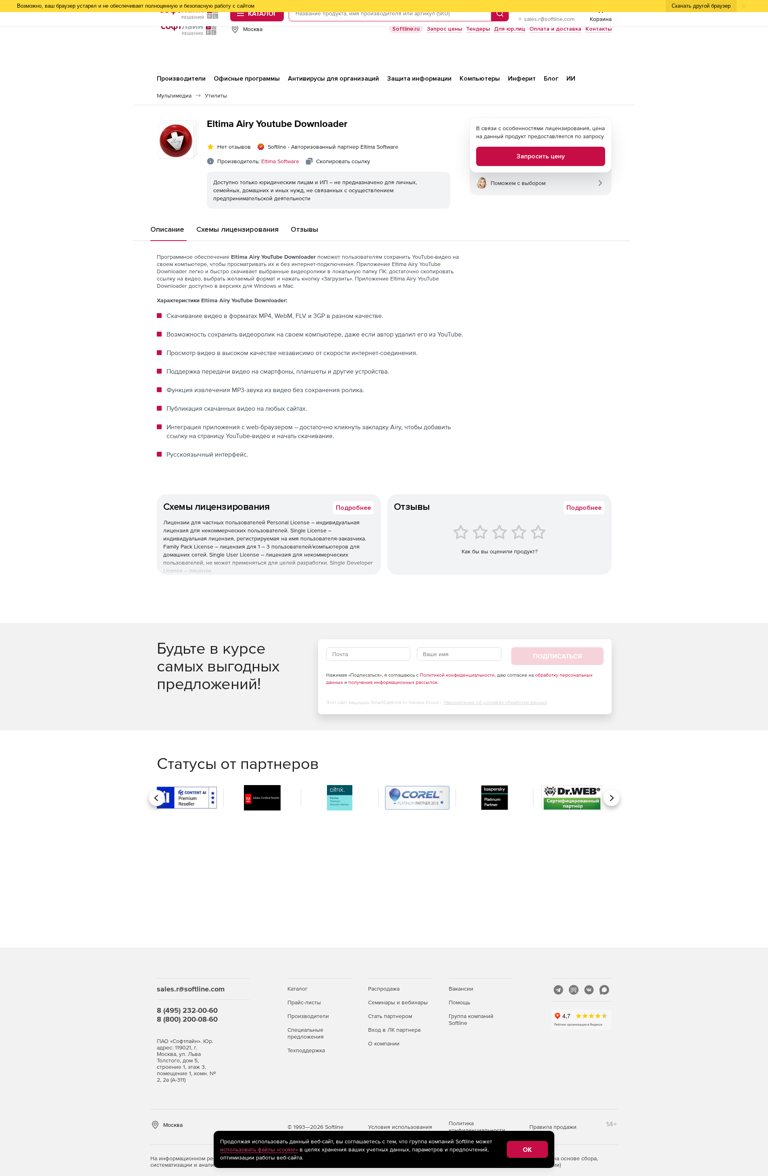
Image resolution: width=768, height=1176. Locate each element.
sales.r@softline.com (549, 19)
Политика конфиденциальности (477, 1126)
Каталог (297, 988)
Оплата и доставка (555, 28)
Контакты (598, 28)
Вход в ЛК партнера (394, 1029)
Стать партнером (390, 1016)
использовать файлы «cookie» (259, 1149)
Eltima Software (280, 161)
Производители (308, 1016)
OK (527, 1149)
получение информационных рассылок (392, 682)
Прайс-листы (304, 1002)
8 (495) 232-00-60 (187, 1010)
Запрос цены (444, 28)
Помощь (459, 1002)
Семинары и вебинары (398, 1002)
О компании (384, 1043)
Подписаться (557, 656)
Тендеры (478, 28)
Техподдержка (306, 1050)
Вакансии (461, 988)
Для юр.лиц (509, 28)
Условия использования (400, 1127)
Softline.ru (406, 28)
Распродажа (384, 988)
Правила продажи (553, 1127)
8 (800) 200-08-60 (187, 1019)
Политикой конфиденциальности (457, 675)
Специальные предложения (305, 1033)
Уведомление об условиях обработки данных (495, 702)
